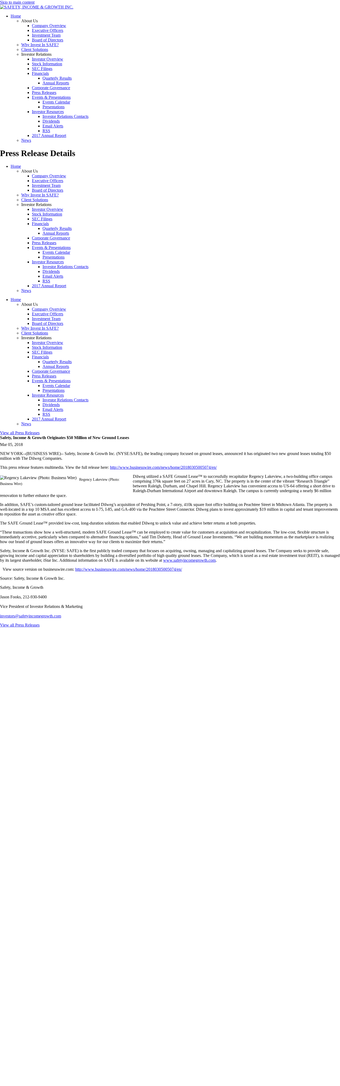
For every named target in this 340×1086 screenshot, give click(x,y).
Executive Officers (47, 30)
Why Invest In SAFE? (40, 44)
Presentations (53, 107)
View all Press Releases (20, 433)
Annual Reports (55, 83)
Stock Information (47, 64)
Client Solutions (34, 49)
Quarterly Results (57, 78)
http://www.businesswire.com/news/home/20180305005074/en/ (163, 467)
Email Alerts (52, 126)
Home (16, 16)
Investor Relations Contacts (65, 116)
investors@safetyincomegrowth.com (30, 616)
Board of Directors (47, 40)
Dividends (51, 121)
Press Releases (44, 92)
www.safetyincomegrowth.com (189, 560)
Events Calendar (56, 102)
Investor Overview (47, 59)
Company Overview (49, 25)
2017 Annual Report (49, 135)
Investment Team (46, 35)
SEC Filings (42, 68)
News (26, 140)
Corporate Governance (51, 87)
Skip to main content (17, 2)
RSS (46, 130)
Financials (40, 73)
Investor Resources (48, 111)
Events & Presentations (51, 97)
